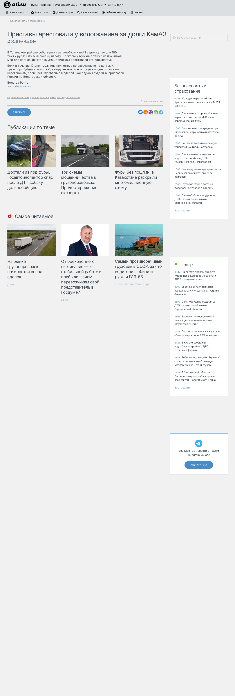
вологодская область (68, 97)
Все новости (182, 210)
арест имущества (39, 97)
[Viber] (151, 112)
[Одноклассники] (145, 112)
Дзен (10, 284)
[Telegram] (161, 112)
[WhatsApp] (156, 112)
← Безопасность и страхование (26, 20)
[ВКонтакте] (140, 112)
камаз (53, 97)
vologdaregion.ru (19, 86)
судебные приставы (18, 97)
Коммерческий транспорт (132, 284)
